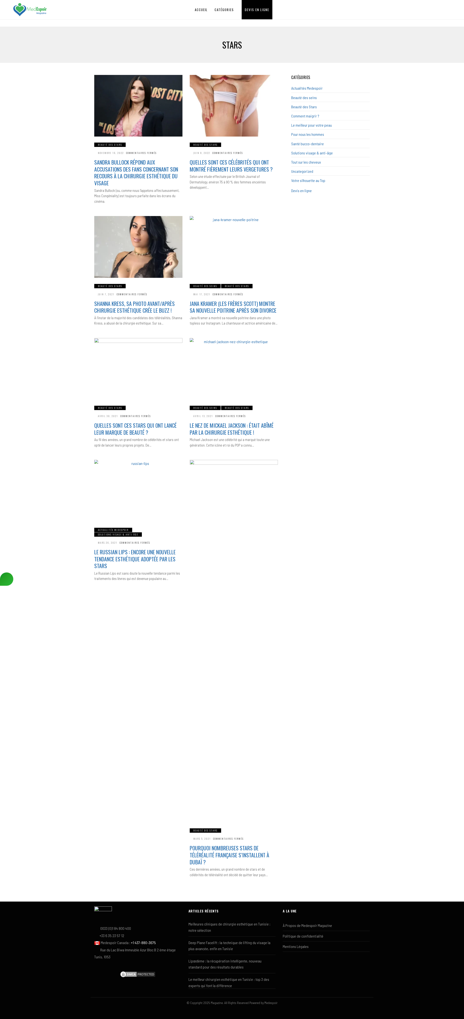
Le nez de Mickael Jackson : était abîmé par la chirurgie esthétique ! (232, 428)
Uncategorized (302, 171)
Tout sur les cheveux (306, 162)
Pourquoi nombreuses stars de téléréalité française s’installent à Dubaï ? (229, 855)
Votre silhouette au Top (308, 180)
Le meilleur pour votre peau (311, 125)
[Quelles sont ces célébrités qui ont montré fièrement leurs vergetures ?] (234, 106)
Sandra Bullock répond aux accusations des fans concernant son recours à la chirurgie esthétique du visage (136, 172)
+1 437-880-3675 (143, 942)
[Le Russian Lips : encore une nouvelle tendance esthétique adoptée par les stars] (138, 491)
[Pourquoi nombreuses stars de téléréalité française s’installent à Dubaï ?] (234, 641)
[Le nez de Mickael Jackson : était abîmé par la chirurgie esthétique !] (234, 369)
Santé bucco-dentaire (307, 143)
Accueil (201, 9)
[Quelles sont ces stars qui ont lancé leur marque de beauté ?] (138, 369)
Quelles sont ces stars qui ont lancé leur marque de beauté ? (135, 428)
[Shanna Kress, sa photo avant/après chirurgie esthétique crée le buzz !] (138, 247)
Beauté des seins (205, 286)
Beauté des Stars (110, 144)
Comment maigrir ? (305, 116)
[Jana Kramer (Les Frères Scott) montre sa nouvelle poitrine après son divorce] (234, 247)
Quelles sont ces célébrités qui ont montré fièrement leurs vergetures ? (231, 165)
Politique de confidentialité (303, 936)
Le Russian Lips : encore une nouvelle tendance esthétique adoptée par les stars (135, 559)
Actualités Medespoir (113, 530)
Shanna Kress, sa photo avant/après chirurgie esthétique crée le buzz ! (134, 307)
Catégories (224, 9)
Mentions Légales (296, 946)
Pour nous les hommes (307, 134)
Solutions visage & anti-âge (118, 534)
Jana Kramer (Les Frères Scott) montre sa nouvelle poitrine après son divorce (233, 307)
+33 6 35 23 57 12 (112, 935)
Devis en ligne (257, 9)
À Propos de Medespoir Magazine (307, 925)
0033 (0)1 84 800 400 (115, 928)
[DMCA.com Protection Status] (138, 973)
